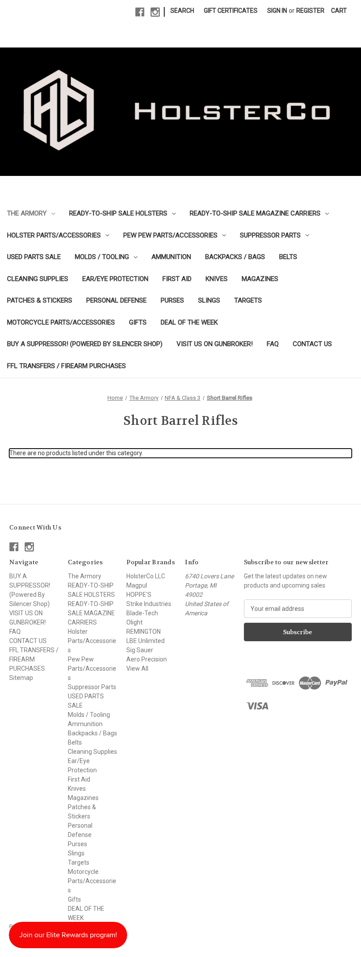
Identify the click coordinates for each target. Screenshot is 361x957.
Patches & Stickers (39, 300)
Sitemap (21, 677)
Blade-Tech (142, 613)
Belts (288, 257)
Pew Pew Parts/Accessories (170, 235)
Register (310, 10)
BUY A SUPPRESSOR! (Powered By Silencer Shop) (84, 344)
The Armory (27, 213)
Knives (217, 279)
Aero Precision (146, 659)
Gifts (138, 322)
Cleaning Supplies (37, 279)
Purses (172, 300)
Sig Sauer (139, 650)
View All (137, 668)
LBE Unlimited (145, 640)
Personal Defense (116, 300)
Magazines (260, 279)
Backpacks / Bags (235, 257)
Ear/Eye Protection (115, 279)
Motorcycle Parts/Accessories (61, 322)
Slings (209, 300)
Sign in (277, 10)
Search (182, 10)
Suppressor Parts (270, 235)
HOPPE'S (138, 594)
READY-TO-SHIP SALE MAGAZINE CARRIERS (255, 213)
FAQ (273, 344)
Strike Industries (148, 603)
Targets (248, 300)
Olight (134, 622)
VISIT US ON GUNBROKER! (215, 344)
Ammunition (171, 257)
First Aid (177, 279)
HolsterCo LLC (145, 576)
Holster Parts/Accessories (54, 235)
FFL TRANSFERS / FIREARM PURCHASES (66, 366)
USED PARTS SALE (34, 257)
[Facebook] (139, 12)
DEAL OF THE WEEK (189, 322)
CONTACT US (312, 344)
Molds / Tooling (102, 257)
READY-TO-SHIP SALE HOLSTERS (118, 213)
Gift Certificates (231, 10)
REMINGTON (143, 631)
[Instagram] (155, 12)
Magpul (136, 585)
